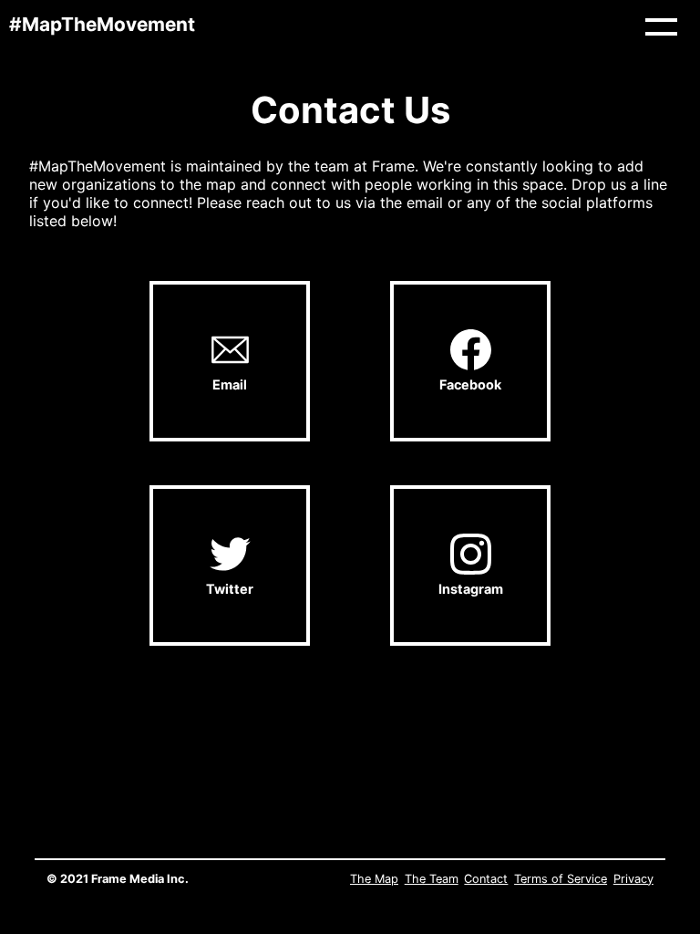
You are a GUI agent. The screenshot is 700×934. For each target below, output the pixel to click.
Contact (486, 879)
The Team (431, 879)
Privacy (633, 879)
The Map (374, 879)
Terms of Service (560, 879)
